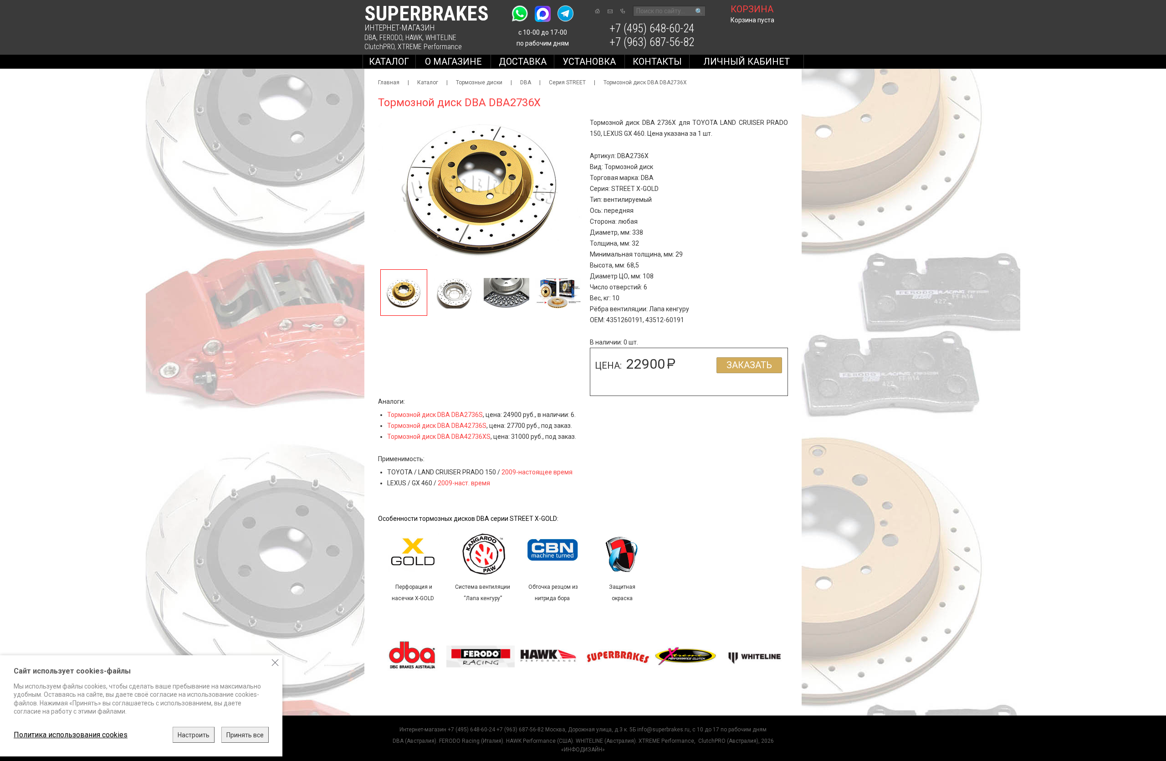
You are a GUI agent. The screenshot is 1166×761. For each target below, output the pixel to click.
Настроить (194, 735)
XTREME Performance (430, 46)
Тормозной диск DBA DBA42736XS (439, 436)
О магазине (453, 61)
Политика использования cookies (71, 734)
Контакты (657, 61)
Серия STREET (567, 82)
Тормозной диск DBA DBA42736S (436, 425)
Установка (589, 61)
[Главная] (597, 11)
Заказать (749, 365)
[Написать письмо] (610, 11)
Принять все (245, 735)
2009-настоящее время (537, 472)
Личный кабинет (746, 61)
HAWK (413, 37)
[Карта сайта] (622, 11)
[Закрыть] (275, 662)
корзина (752, 9)
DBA (370, 37)
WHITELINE (440, 37)
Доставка (523, 61)
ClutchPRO (379, 46)
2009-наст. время (464, 483)
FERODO (390, 37)
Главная (388, 82)
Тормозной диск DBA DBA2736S (435, 414)
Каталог (389, 61)
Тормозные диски (479, 82)
